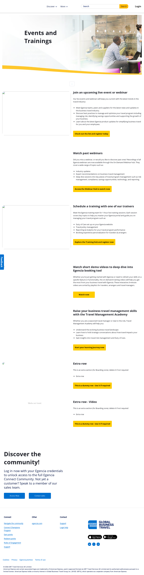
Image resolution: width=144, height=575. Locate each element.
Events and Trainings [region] (40, 37)
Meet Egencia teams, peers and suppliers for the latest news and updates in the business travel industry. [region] (107, 109)
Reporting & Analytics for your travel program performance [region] (100, 230)
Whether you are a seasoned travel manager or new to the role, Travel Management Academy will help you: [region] (102, 322)
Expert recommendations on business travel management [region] (100, 174)
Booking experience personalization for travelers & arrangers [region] (101, 232)
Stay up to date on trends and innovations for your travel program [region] (42, 54)
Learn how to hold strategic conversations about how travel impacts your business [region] (106, 333)
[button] (21, 6)
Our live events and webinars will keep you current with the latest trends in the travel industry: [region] (106, 100)
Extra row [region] (80, 363)
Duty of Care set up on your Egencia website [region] (94, 224)
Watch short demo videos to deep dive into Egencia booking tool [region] (103, 268)
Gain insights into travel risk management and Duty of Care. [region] (101, 338)
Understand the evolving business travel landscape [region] (97, 329)
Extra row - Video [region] (85, 402)
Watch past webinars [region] (88, 153)
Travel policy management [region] (87, 227)
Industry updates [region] (83, 171)
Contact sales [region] (40, 496)
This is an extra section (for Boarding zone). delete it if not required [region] (100, 370)
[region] (45, 37)
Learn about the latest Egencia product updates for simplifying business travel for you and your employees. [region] (108, 123)
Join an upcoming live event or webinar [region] (100, 92)
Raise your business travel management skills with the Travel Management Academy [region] (105, 312)
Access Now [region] (14, 496)
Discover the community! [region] (22, 458)
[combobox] (104, 6)
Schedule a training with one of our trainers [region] (103, 206)
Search (124, 6)
